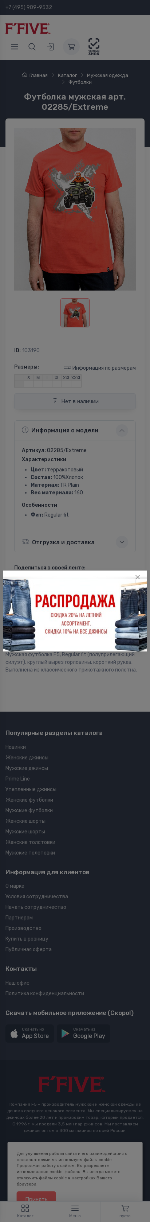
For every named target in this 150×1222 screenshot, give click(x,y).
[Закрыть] (137, 577)
